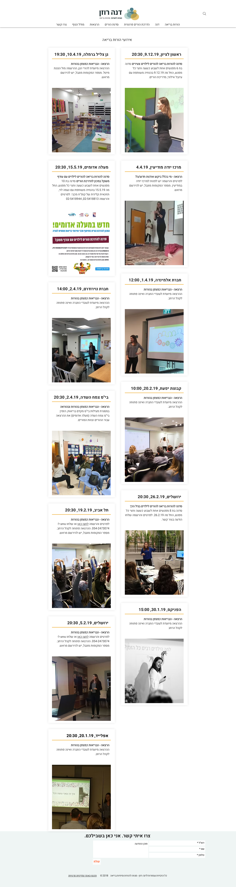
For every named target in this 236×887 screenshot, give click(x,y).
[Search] (204, 14)
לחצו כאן (82, 524)
